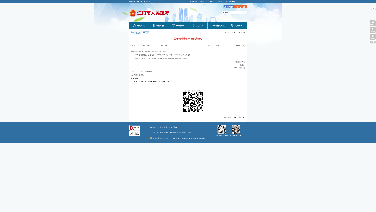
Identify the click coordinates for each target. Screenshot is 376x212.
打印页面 (232, 117)
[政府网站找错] (134, 128)
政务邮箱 (147, 1)
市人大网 (132, 1)
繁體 (211, 1)
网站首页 (141, 26)
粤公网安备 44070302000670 (160, 138)
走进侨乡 (239, 26)
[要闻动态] (149, 17)
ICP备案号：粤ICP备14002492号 (180, 138)
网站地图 (153, 127)
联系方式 (167, 127)
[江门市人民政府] (373, 42)
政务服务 (180, 26)
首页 (235, 32)
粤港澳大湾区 (219, 26)
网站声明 (174, 127)
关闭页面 (240, 117)
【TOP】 (225, 117)
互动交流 (199, 26)
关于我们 (160, 127)
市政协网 (139, 1)
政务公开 (160, 26)
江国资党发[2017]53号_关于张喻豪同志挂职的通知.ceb (150, 81)
